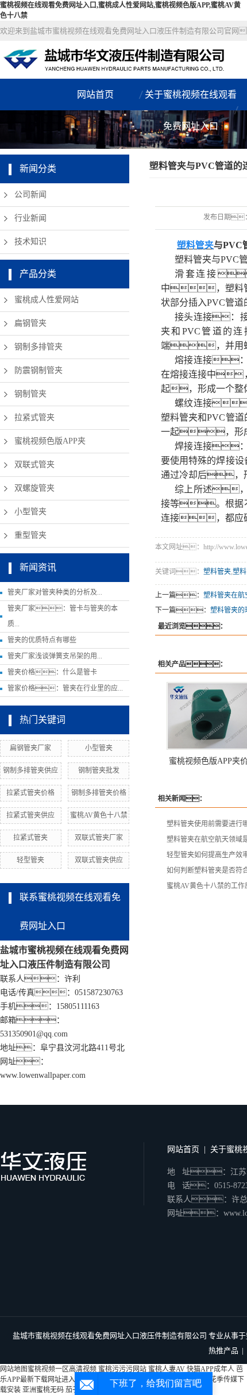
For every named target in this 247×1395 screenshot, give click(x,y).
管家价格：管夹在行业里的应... (65, 688)
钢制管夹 (30, 394)
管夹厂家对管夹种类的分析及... (54, 592)
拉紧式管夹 (34, 417)
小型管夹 (30, 511)
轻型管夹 (30, 860)
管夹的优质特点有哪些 (41, 640)
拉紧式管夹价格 (30, 793)
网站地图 (14, 1369)
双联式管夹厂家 (99, 838)
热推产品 (223, 1350)
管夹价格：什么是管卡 (52, 672)
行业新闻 (30, 218)
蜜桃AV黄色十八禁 (99, 815)
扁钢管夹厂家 (30, 748)
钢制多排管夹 (38, 346)
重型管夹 (30, 535)
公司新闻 (30, 194)
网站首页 (95, 94)
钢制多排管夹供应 (30, 770)
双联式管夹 (34, 464)
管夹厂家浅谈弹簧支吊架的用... (54, 656)
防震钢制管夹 (38, 370)
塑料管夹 (217, 572)
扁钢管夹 (30, 323)
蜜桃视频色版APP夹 (50, 441)
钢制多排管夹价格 (98, 793)
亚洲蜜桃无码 (43, 1390)
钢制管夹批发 (98, 770)
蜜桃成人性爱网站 (46, 299)
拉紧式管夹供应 (30, 815)
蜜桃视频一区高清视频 (62, 1369)
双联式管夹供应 (99, 860)
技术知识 (30, 241)
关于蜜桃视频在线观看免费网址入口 (191, 110)
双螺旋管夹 (34, 488)
